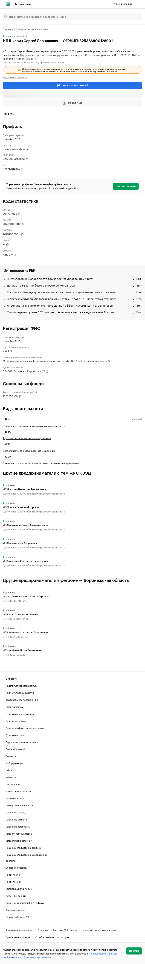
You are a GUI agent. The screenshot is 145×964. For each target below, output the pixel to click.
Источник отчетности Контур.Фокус (24, 902)
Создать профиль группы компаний (24, 727)
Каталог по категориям (17, 826)
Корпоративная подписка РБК (21, 699)
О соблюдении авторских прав (52, 937)
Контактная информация (18, 929)
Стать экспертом (14, 706)
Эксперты (10, 756)
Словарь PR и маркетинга (19, 805)
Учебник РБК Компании (18, 791)
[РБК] (8, 4)
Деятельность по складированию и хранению (29, 450)
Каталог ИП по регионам (18, 840)
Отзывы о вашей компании (19, 713)
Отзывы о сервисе (15, 734)
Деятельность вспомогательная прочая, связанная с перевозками (41, 463)
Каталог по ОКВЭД (15, 812)
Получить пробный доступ (19, 692)
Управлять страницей (75, 85)
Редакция (42, 929)
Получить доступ (126, 186)
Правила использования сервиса (23, 847)
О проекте (11, 678)
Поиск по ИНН (13, 881)
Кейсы (8, 770)
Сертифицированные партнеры (22, 742)
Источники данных (15, 895)
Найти (136, 16)
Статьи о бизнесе (14, 798)
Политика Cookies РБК (17, 916)
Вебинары (10, 777)
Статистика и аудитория (18, 888)
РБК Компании (22, 4)
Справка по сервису (16, 867)
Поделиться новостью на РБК (21, 685)
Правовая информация (17, 937)
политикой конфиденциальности (32, 957)
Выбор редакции (14, 763)
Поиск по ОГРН (13, 874)
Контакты (10, 861)
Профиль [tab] (8, 114)
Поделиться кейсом (16, 720)
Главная (7, 29)
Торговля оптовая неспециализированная (27, 438)
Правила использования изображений (26, 854)
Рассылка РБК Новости (65, 929)
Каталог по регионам (16, 819)
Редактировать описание (15, 77)
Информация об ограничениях (99, 929)
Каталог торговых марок (18, 833)
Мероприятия (12, 784)
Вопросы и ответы (15, 909)
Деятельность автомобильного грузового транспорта (34, 426)
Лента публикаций (15, 749)
